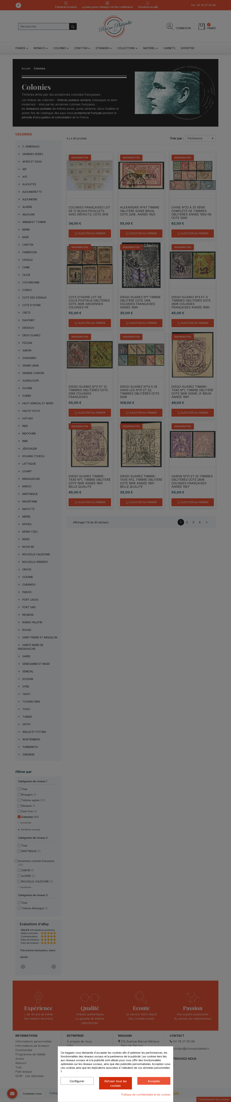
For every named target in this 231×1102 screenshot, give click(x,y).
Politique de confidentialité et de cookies (145, 1094)
